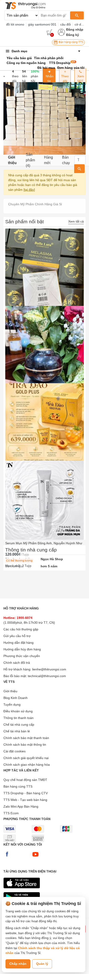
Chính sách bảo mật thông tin (24, 744)
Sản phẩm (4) (30, 160)
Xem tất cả (76, 221)
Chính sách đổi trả (16, 662)
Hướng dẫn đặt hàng (18, 642)
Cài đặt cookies (14, 751)
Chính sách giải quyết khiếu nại (26, 758)
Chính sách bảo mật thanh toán (26, 738)
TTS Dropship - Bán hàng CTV (25, 793)
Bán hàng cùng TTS (70, 42)
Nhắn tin (49, 78)
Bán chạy (66, 160)
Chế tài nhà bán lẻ (16, 731)
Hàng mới (48, 160)
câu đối (65, 24)
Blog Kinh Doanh (15, 698)
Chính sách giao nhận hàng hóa (26, 764)
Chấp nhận (17, 963)
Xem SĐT (80, 78)
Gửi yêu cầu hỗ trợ (17, 636)
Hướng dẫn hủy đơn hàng (22, 649)
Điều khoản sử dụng (18, 711)
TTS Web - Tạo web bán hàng (25, 800)
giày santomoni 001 (42, 24)
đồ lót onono (15, 24)
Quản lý (42, 963)
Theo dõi (65, 78)
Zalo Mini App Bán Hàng (20, 806)
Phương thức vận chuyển (21, 656)
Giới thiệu (12, 160)
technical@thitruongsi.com (47, 676)
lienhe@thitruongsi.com (49, 669)
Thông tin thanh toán (18, 718)
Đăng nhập (74, 29)
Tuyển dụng (12, 704)
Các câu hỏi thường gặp (20, 629)
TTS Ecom (11, 813)
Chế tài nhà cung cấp (18, 724)
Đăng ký (72, 35)
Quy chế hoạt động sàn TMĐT (25, 780)
